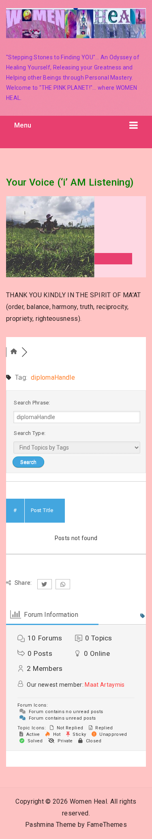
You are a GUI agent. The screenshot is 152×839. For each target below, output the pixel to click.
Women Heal (88, 801)
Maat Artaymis (104, 684)
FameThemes (107, 824)
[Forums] (14, 352)
